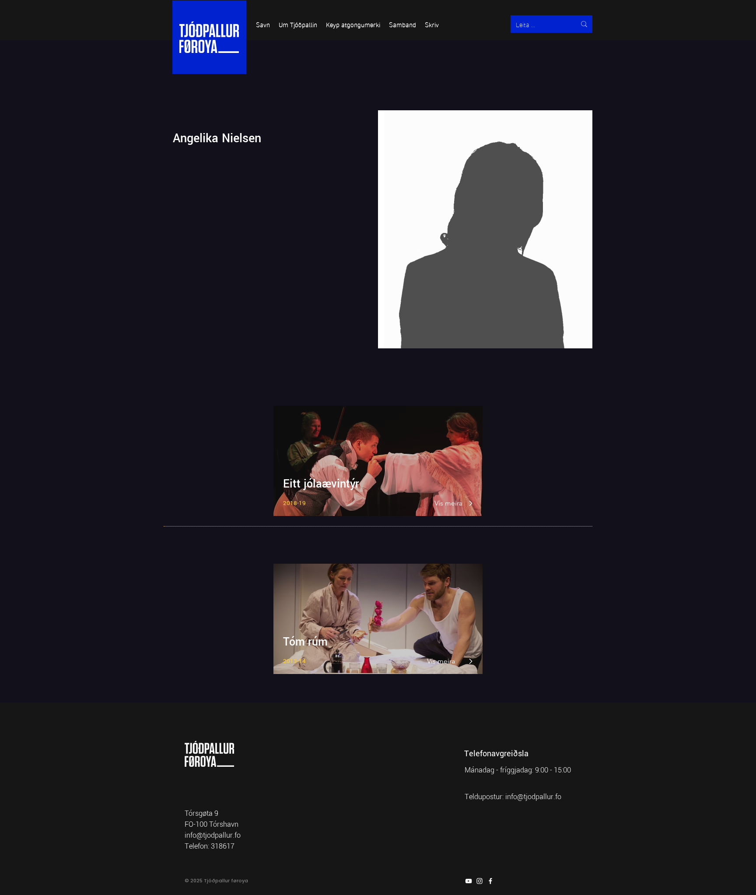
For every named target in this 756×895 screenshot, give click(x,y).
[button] (263, 24)
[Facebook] (490, 881)
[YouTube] (468, 881)
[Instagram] (479, 881)
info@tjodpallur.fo (533, 797)
